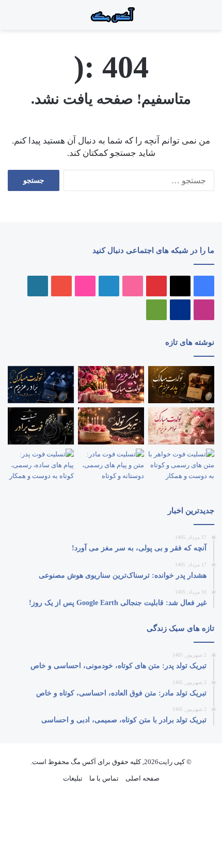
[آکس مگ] (111, 15)
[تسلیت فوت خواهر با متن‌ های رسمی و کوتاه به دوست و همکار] (181, 467)
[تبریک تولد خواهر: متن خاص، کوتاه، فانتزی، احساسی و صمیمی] (181, 426)
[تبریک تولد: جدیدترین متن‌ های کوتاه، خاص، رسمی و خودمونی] (111, 426)
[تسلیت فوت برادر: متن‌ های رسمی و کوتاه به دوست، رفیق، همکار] (41, 426)
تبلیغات (73, 778)
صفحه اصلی (142, 778)
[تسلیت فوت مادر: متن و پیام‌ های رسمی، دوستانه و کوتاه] (111, 467)
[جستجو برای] (191, 18)
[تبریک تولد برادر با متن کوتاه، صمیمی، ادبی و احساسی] (41, 384)
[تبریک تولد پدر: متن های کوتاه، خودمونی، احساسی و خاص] (181, 384)
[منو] (201, 18)
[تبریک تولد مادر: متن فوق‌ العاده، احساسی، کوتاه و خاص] (111, 384)
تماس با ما (104, 778)
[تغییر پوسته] (13, 18)
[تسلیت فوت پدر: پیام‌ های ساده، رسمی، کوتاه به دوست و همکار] (41, 467)
